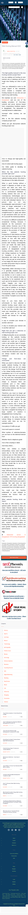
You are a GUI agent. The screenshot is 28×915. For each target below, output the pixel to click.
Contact (14, 840)
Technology (7, 644)
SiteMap (13, 884)
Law (5, 688)
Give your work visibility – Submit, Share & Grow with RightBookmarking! (14, 585)
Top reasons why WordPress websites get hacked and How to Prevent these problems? (12, 802)
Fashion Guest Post (21, 894)
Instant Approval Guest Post (16, 896)
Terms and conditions (14, 853)
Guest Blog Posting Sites (15, 897)
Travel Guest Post (5, 893)
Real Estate (7, 681)
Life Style (6, 637)
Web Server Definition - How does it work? (11, 758)
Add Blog (14, 871)
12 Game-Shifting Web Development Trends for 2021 (11, 775)
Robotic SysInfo (16, 906)
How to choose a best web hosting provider (11, 784)
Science (6, 701)
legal (14, 858)
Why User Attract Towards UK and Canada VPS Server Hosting (11, 811)
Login (14, 879)
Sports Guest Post (6, 896)
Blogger (5, 734)
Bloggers (14, 868)
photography (7, 647)
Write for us (14, 845)
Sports (6, 633)
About (14, 838)
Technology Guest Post (15, 893)
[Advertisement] (14, 142)
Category (5, 42)
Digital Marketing (8, 674)
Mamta (4, 795)
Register (14, 881)
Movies (6, 654)
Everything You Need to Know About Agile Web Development (11, 740)
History (6, 630)
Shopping (6, 695)
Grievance (14, 842)
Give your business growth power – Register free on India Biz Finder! (14, 597)
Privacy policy (14, 855)
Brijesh (5, 716)
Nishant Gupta (6, 751)
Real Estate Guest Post (10, 894)
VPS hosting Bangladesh (17, 537)
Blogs (14, 866)
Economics (7, 698)
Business (6, 664)
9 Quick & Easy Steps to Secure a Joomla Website (11, 749)
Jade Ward (5, 725)
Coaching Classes (8, 667)
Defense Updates (8, 661)
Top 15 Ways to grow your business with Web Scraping (12, 766)
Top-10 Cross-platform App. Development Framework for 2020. (11, 731)
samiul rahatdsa (11, 51)
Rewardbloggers (10, 903)
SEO (5, 671)
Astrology (6, 657)
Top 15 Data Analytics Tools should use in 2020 (12, 714)
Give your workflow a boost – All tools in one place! (14, 571)
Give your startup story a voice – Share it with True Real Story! (14, 617)
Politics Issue (7, 650)
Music (5, 684)
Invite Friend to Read (14, 557)
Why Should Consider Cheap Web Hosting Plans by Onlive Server (12, 793)
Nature (6, 640)
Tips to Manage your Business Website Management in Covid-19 (12, 722)
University (6, 691)
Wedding (6, 678)
